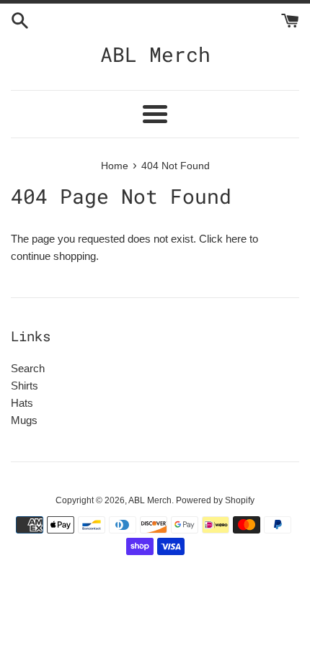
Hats (22, 403)
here (236, 239)
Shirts (24, 385)
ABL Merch (155, 54)
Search (28, 368)
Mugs (24, 420)
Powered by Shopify (215, 500)
